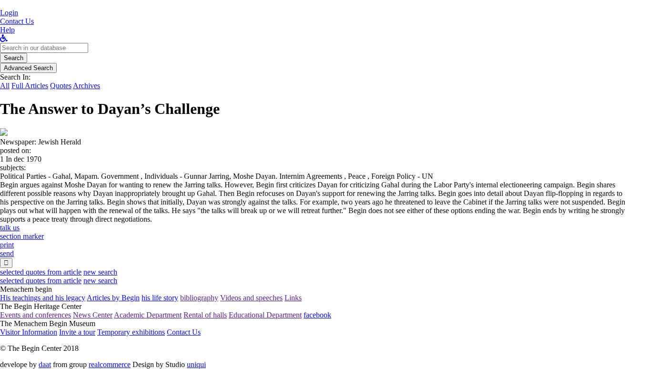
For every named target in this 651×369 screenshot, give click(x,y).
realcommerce (110, 364)
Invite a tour (77, 332)
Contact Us (184, 332)
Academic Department (148, 315)
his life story (160, 298)
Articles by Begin (113, 298)
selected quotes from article (40, 272)
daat (45, 364)
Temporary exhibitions (131, 332)
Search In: (15, 77)
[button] (9, 13)
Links (293, 298)
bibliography (199, 298)
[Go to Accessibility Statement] (4, 38)
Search (13, 58)
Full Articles (29, 86)
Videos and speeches (251, 298)
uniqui (196, 364)
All (5, 86)
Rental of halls (205, 315)
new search (100, 272)
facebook (317, 315)
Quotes (60, 86)
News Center (92, 315)
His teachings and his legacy (42, 298)
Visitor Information (28, 332)
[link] (17, 21)
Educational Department (265, 315)
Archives (86, 86)
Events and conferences (35, 315)
